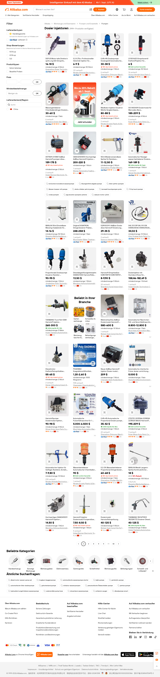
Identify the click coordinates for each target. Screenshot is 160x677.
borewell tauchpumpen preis (112, 189)
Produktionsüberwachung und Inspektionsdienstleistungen (48, 629)
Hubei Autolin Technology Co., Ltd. (140, 287)
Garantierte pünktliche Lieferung (49, 618)
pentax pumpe (125, 585)
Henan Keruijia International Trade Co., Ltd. (140, 173)
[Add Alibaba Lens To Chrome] (44, 654)
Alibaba (47, 24)
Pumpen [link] (105, 24)
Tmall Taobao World (65, 666)
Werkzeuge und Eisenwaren (65, 24)
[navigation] (24, 284)
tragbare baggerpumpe (47, 580)
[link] (157, 653)
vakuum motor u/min (101, 195)
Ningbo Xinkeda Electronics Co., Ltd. (84, 73)
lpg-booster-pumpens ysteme (76, 195)
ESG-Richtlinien (11, 618)
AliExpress (42, 666)
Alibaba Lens (10, 654)
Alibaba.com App (111, 654)
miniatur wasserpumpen (71, 585)
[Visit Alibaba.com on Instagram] (145, 636)
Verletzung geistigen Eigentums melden (110, 629)
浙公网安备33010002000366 (120, 673)
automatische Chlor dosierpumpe (22, 585)
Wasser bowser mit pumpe (58, 189)
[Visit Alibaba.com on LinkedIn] (135, 636)
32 (113, 544)
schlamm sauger (101, 591)
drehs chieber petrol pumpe (84, 189)
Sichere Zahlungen (43, 609)
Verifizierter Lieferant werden (140, 623)
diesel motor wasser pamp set (21, 580)
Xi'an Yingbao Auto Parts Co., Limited (140, 236)
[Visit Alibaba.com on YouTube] (150, 636)
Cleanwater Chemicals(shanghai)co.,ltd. (84, 385)
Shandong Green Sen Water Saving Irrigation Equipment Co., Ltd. (57, 122)
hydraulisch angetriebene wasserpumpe (25, 591)
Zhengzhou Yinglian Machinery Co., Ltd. (112, 168)
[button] (90, 9)
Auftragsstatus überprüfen (139, 618)
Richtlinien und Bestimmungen (48, 635)
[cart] (124, 10)
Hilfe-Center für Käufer (107, 609)
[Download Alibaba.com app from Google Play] (146, 654)
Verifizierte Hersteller (75, 611)
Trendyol (104, 666)
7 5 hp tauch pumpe (136, 189)
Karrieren (8, 623)
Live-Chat (102, 613)
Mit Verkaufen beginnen (138, 613)
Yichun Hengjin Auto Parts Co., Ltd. (140, 75)
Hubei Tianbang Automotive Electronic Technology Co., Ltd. (57, 333)
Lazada (78, 666)
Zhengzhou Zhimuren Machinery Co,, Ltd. (112, 75)
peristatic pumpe (118, 580)
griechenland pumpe (49, 585)
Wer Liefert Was (116, 666)
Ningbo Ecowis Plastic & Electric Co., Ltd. (112, 124)
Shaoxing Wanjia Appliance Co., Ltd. (57, 236)
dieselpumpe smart (121, 591)
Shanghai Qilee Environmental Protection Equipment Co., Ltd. (140, 380)
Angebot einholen (74, 616)
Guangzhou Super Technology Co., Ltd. (57, 69)
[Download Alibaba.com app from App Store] (128, 654)
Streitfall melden (104, 618)
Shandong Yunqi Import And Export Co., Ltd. (112, 287)
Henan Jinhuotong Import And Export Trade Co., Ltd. (57, 385)
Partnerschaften (135, 628)
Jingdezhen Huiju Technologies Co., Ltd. (57, 283)
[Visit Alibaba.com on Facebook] (130, 636)
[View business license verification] (102, 673)
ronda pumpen (54, 195)
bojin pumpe (100, 580)
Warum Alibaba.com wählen (15, 609)
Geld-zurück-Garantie (44, 613)
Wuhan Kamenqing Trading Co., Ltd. (84, 171)
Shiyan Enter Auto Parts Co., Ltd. (57, 429)
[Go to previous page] (78, 544)
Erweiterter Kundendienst (46, 623)
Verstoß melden (104, 635)
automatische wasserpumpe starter (75, 580)
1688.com (52, 666)
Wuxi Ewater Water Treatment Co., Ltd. (84, 240)
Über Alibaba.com (12, 603)
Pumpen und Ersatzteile (88, 24)
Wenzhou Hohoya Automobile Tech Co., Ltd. (84, 283)
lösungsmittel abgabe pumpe (91, 184)
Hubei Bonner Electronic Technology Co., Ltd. (57, 175)
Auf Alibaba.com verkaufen (139, 609)
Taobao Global (88, 666)
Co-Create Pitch (11, 613)
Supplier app (63, 654)
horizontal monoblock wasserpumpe (61, 184)
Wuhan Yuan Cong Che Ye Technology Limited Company (112, 334)
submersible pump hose (54, 591)
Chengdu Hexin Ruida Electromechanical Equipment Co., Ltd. (112, 380)
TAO (97, 666)
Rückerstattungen (105, 623)
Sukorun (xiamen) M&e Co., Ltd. (112, 240)
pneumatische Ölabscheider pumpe (100, 585)
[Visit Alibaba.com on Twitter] (140, 636)
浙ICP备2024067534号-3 (144, 673)
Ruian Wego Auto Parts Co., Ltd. (140, 122)
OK (37, 82)
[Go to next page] (118, 544)
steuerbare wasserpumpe (79, 591)
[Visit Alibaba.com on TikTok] (155, 636)
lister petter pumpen (116, 184)
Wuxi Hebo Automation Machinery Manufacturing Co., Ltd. (140, 331)
